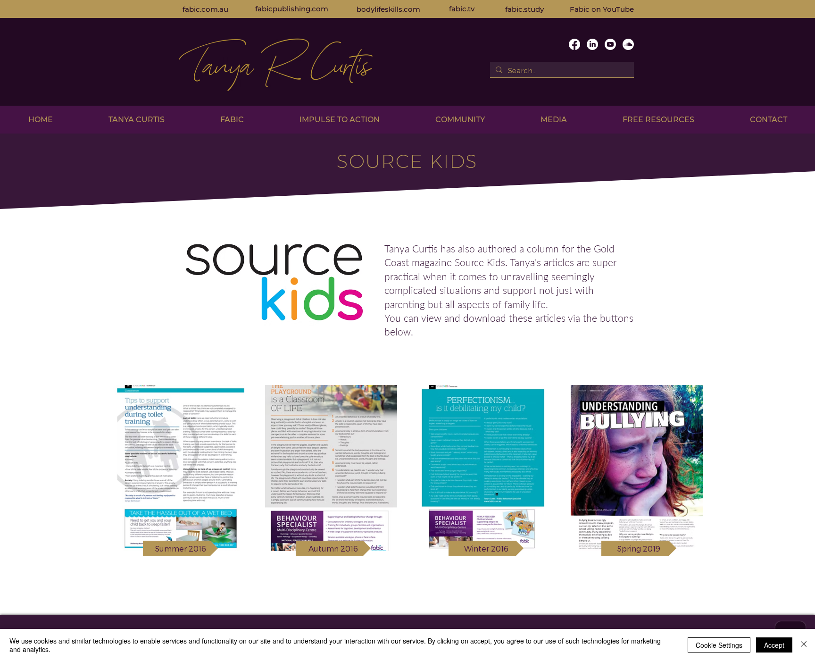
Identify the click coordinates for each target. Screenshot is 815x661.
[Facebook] (574, 44)
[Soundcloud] (628, 44)
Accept (774, 645)
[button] (136, 120)
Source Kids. (482, 262)
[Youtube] (610, 44)
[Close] (803, 644)
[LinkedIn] (592, 44)
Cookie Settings (719, 645)
